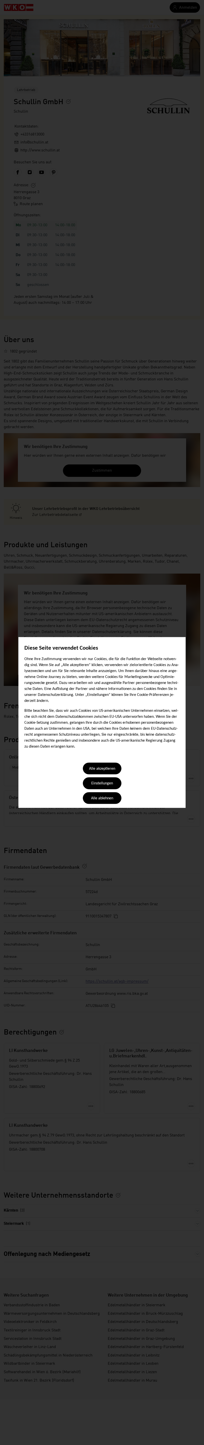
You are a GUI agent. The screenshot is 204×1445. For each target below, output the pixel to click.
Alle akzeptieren (102, 769)
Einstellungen (102, 784)
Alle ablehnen (102, 798)
